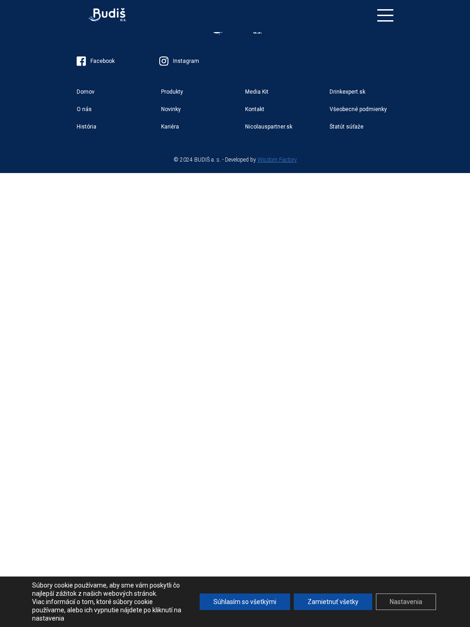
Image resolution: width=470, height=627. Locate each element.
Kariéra (170, 126)
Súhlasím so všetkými (244, 601)
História (86, 126)
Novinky (171, 109)
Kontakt (254, 109)
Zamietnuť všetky (333, 601)
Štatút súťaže (347, 126)
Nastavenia (406, 601)
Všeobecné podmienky (358, 109)
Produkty (172, 92)
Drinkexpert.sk (347, 92)
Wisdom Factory (277, 160)
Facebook (102, 61)
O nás (84, 109)
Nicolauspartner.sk (268, 126)
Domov (86, 92)
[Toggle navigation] (385, 15)
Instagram (186, 61)
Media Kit (257, 92)
